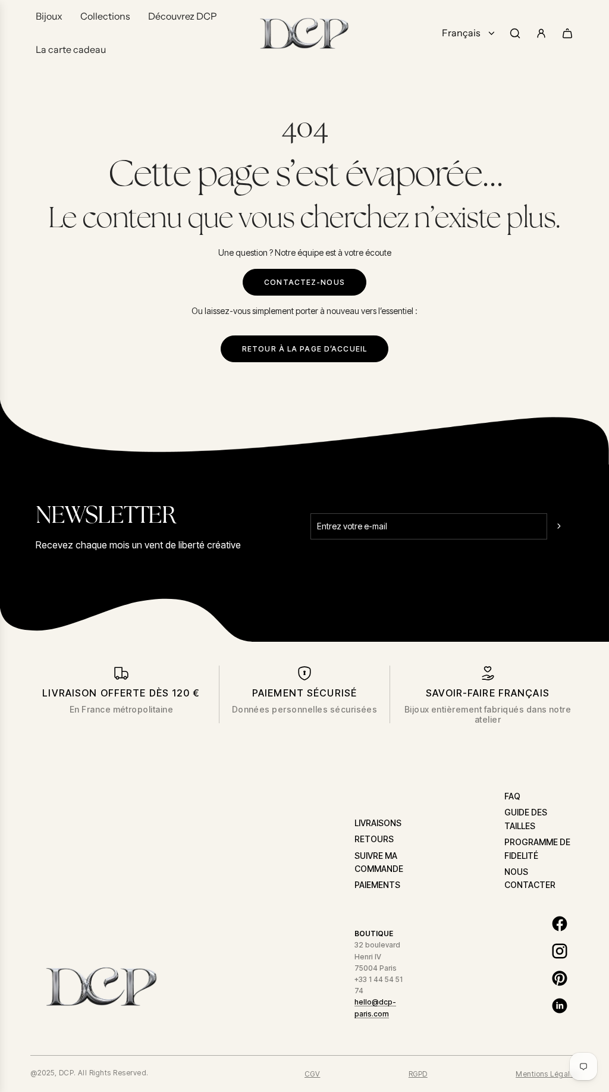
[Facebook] (559, 923)
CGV (312, 1073)
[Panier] (567, 33)
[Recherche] (515, 33)
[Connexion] (541, 33)
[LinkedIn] (559, 1005)
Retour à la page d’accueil (304, 348)
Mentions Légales (547, 1073)
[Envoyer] (560, 526)
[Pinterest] (559, 978)
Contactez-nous (304, 282)
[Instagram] (559, 951)
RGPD (418, 1073)
